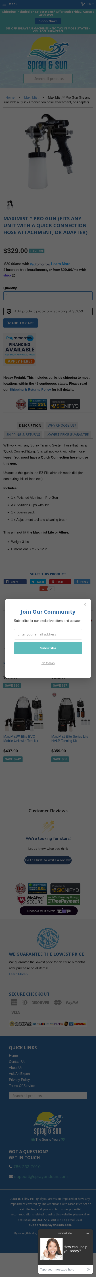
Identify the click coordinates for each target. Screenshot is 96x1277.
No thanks (48, 663)
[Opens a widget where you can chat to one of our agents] (65, 1251)
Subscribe (48, 648)
